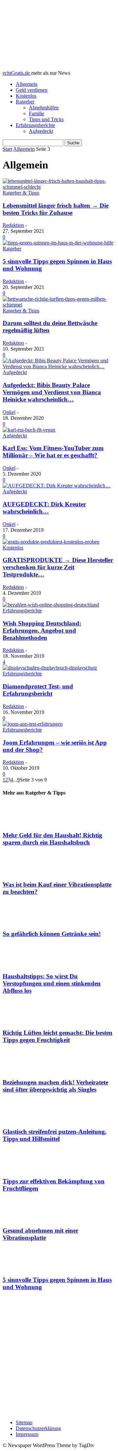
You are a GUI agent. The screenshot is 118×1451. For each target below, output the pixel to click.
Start (7, 149)
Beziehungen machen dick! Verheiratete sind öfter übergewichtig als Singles (55, 1086)
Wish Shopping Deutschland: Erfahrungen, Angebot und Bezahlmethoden (42, 630)
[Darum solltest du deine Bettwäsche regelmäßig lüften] (59, 305)
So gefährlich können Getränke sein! (52, 933)
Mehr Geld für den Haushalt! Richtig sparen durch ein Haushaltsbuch (52, 839)
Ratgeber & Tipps (21, 193)
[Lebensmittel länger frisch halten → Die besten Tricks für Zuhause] (59, 187)
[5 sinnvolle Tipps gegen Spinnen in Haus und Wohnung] (58, 242)
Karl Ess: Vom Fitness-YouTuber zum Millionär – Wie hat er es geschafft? (53, 452)
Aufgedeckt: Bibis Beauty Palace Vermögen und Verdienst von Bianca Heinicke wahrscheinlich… (52, 392)
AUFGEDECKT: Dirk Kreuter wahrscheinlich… (44, 508)
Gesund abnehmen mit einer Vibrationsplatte (40, 1234)
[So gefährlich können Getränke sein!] (59, 913)
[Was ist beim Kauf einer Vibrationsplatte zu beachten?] (59, 863)
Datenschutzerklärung (38, 1428)
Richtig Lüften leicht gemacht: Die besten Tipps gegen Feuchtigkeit (57, 1036)
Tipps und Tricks (46, 119)
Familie (36, 113)
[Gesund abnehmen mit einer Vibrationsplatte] (59, 1209)
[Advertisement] (59, 1355)
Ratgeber (25, 101)
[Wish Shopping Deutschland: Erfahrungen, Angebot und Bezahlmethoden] (51, 604)
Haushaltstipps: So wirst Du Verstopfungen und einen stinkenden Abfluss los (52, 983)
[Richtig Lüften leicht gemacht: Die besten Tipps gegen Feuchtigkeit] (59, 1012)
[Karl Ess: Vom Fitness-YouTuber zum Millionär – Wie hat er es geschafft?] (29, 430)
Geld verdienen (32, 90)
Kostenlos (26, 96)
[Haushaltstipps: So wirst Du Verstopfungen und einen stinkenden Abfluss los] (59, 955)
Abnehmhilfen (44, 107)
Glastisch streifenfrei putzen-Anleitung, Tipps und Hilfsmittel (55, 1135)
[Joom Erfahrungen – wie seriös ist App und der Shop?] (33, 724)
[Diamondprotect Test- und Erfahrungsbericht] (50, 667)
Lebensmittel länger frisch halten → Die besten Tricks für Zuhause (55, 209)
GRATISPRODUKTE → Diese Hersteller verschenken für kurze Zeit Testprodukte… (58, 567)
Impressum (27, 1434)
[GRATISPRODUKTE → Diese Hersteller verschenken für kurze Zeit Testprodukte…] (51, 541)
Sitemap (24, 1422)
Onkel (9, 412)
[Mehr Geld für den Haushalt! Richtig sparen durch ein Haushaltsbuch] (59, 814)
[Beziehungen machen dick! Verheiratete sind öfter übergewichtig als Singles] (59, 1061)
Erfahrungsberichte (35, 125)
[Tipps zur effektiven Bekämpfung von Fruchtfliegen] (59, 1160)
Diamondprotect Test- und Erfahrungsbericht (38, 690)
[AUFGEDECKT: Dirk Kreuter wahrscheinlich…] (56, 485)
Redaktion (13, 225)
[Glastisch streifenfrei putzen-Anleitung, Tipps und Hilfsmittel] (59, 1110)
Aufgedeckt (41, 131)
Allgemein (26, 84)
